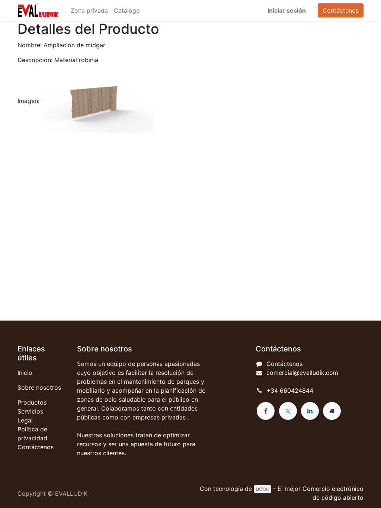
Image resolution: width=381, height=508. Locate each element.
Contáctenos (341, 10)
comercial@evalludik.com (302, 372)
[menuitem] (89, 10)
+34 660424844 (289, 390)
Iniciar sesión (287, 10)
